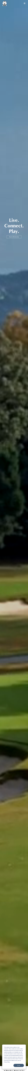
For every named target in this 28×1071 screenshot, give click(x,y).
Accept (18, 1065)
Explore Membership (14, 237)
